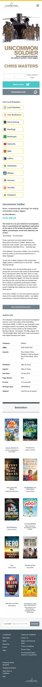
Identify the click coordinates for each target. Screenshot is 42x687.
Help (4, 676)
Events (5, 647)
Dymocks (11, 144)
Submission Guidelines (28, 635)
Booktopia (12, 136)
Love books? (8, 624)
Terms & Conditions (27, 646)
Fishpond (11, 195)
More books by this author (21, 307)
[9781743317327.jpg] (21, 42)
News (4, 650)
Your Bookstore (14, 114)
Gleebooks (12, 165)
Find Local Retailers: (12, 102)
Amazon (11, 180)
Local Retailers (13, 107)
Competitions (7, 635)
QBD (9, 151)
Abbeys (10, 173)
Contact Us (24, 638)
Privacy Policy (25, 649)
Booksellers (6, 638)
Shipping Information (9, 668)
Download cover (18, 92)
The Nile (11, 187)
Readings (11, 129)
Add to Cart (18, 84)
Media (4, 641)
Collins (10, 158)
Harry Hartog (13, 122)
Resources (6, 644)
